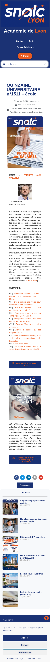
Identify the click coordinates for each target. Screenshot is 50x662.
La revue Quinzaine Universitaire (24, 108)
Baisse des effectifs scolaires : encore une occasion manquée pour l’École (25, 296)
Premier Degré (37, 112)
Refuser (25, 645)
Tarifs (31, 41)
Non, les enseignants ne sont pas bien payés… (33, 520)
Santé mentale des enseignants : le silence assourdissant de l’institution (25, 338)
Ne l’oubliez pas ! (20, 344)
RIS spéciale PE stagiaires (32, 537)
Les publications (25, 112)
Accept (25, 638)
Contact (19, 41)
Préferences (25, 652)
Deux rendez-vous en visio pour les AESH (32, 556)
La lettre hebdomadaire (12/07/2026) (31, 593)
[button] (16, 477)
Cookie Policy (12, 658)
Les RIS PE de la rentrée (31, 574)
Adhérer (25, 56)
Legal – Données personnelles (30, 658)
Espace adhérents (25, 47)
